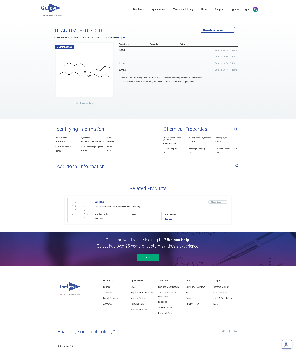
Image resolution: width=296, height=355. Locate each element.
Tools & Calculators (222, 298)
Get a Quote (148, 258)
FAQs (215, 304)
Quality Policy (192, 304)
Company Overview (195, 287)
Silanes (106, 287)
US (123, 37)
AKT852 (99, 202)
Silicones (107, 292)
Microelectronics (139, 309)
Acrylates (108, 304)
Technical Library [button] (183, 9)
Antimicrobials (165, 307)
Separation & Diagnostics (143, 292)
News (188, 292)
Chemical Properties (185, 129)
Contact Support (221, 287)
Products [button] (138, 9)
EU (119, 37)
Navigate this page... (213, 30)
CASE (133, 287)
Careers (189, 298)
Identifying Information (80, 129)
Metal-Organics (110, 298)
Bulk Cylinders (220, 292)
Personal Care (137, 304)
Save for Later (87, 103)
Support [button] (219, 9)
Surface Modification (168, 287)
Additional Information (81, 166)
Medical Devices (138, 298)
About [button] (204, 9)
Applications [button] (158, 9)
